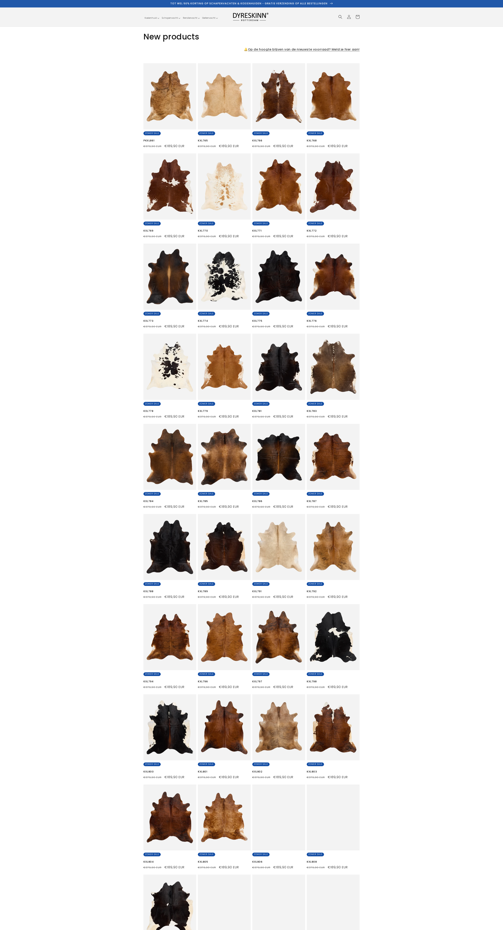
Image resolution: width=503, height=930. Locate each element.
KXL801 (202, 771)
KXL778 (148, 411)
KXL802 (257, 771)
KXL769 (148, 231)
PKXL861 (148, 140)
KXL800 (148, 771)
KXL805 (203, 862)
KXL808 (312, 862)
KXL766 (257, 140)
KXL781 (257, 411)
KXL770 (203, 231)
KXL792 (312, 591)
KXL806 (257, 862)
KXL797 (257, 681)
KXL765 (203, 140)
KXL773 (148, 321)
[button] (151, 18)
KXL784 (148, 501)
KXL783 (312, 411)
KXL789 (203, 591)
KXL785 (203, 501)
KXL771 (257, 231)
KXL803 (312, 771)
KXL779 (203, 411)
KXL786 (257, 501)
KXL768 (312, 140)
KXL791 (257, 591)
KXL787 (312, 501)
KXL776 (312, 321)
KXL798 (312, 681)
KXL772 (312, 231)
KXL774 (203, 321)
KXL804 (148, 862)
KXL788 (148, 591)
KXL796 (203, 681)
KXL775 (257, 321)
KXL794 (148, 681)
